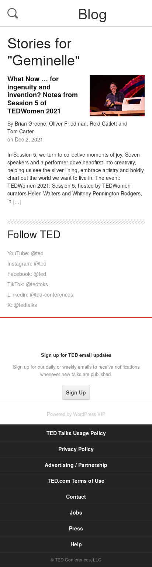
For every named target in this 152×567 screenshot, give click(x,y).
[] (17, 201)
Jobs (76, 512)
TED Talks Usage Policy (76, 433)
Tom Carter (20, 131)
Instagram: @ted (26, 263)
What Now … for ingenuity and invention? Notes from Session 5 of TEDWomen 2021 (42, 94)
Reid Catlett (103, 123)
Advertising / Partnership (76, 464)
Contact (76, 496)
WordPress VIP (89, 413)
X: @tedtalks (22, 304)
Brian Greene (30, 123)
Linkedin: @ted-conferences (40, 294)
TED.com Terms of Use (76, 480)
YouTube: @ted (25, 253)
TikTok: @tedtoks (27, 284)
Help (76, 544)
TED (76, 334)
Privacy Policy (76, 448)
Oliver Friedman (68, 123)
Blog (76, 12)
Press (76, 528)
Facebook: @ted (26, 273)
